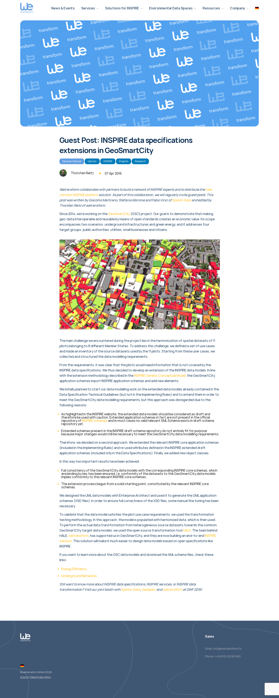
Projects (123, 161)
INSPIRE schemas (94, 420)
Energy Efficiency (74, 569)
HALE (187, 530)
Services (88, 8)
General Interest (71, 161)
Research (140, 161)
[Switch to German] (22, 665)
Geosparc (149, 589)
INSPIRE (107, 161)
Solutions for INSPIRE (122, 8)
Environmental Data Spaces (171, 8)
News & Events (63, 8)
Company (237, 8)
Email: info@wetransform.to (223, 648)
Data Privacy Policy (40, 677)
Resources (211, 8)
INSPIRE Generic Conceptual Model (160, 375)
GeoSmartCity (119, 214)
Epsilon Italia (181, 200)
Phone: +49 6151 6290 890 (223, 656)
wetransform (79, 535)
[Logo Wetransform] (26, 8)
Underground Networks (79, 576)
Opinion (92, 161)
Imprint (24, 677)
